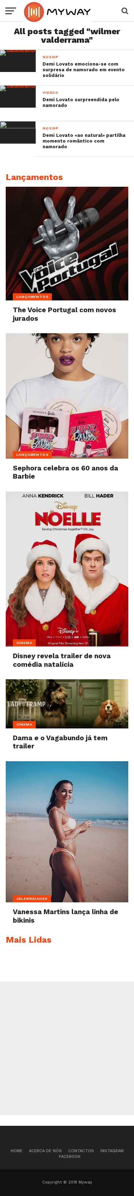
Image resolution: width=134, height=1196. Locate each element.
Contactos (81, 1151)
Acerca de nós (45, 1151)
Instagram (112, 1151)
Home (17, 1151)
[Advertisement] (67, 1048)
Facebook (69, 1156)
